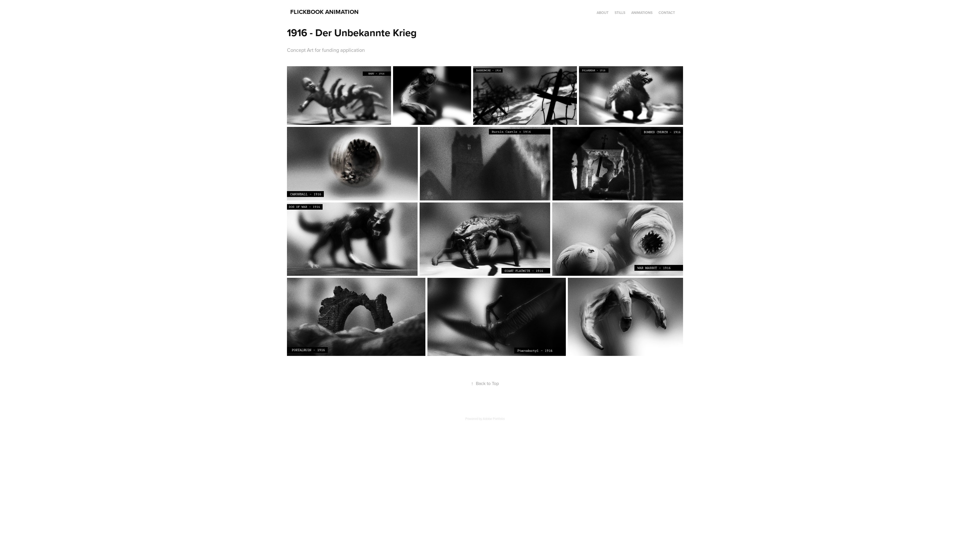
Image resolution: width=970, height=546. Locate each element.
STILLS (620, 12)
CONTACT (667, 12)
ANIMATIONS (641, 12)
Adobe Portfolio (494, 418)
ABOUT (603, 12)
